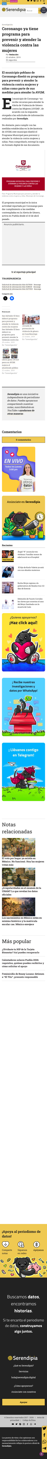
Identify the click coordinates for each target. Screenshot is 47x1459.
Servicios (23, 1371)
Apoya (4, 4)
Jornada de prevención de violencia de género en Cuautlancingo (30, 330)
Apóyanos (38, 1249)
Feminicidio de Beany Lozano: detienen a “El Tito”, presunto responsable (23, 975)
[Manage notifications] (41, 1454)
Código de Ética (29, 1420)
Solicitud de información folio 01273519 (17, 289)
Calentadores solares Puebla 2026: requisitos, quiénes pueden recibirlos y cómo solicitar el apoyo (23, 963)
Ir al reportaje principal (23, 271)
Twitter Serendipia (16, 1424)
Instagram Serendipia (23, 1424)
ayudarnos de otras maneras (20, 412)
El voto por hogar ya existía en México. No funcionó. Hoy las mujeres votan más (23, 861)
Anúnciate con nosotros (23, 1391)
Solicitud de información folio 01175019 (17, 285)
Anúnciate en (23, 502)
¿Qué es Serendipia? (23, 1365)
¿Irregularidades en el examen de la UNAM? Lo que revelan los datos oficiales (21, 891)
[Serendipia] (17, 12)
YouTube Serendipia (12, 1424)
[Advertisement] (23, 245)
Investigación (7, 24)
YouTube (12, 410)
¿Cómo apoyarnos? (23, 1385)
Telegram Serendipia (44, 3)
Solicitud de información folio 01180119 (17, 287)
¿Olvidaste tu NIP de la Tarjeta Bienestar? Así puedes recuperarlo (20, 951)
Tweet (44, 1428)
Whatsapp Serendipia (31, 1424)
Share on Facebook (44, 1435)
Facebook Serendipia (27, 1424)
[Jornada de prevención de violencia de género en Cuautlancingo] (31, 320)
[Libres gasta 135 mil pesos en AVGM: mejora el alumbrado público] (11, 353)
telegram (44, 1448)
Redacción (13, 54)
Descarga (37, 285)
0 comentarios (23, 439)
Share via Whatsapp (44, 1442)
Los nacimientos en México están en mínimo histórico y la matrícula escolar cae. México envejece (22, 921)
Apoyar (23, 1402)
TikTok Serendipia (20, 1424)
